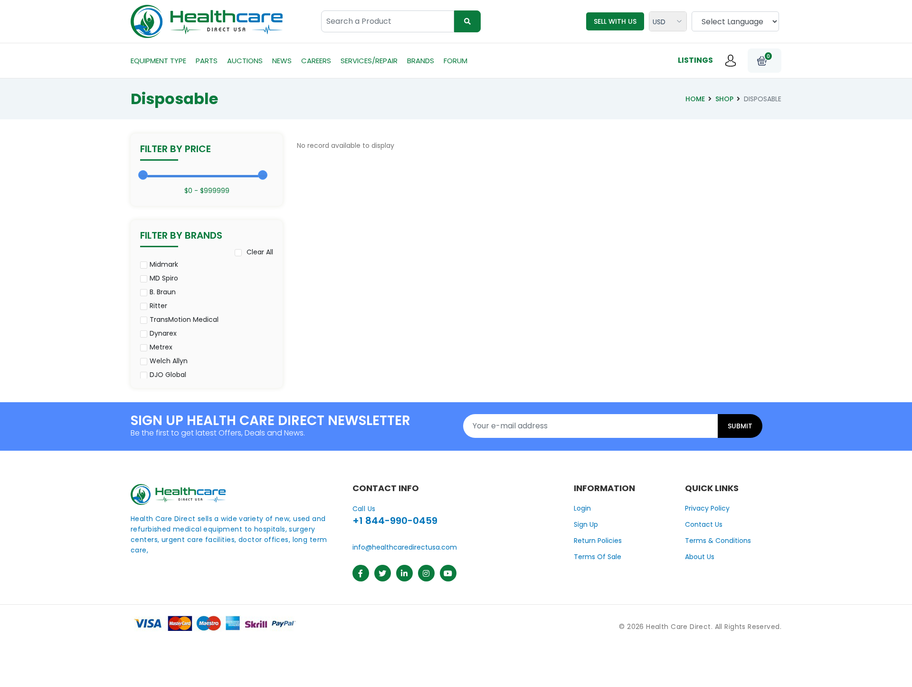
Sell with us (615, 21)
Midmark (164, 264)
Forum (455, 61)
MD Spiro (164, 278)
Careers (316, 61)
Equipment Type (158, 61)
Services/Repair (369, 61)
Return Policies (598, 540)
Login (582, 508)
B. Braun (163, 292)
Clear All (260, 252)
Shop (724, 99)
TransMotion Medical (184, 319)
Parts (207, 61)
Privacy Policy (707, 508)
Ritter (158, 305)
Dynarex (163, 333)
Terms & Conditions (718, 540)
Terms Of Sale (597, 556)
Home (695, 99)
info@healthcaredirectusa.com (404, 547)
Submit (740, 426)
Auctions (245, 61)
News (282, 61)
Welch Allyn (169, 361)
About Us (699, 556)
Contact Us (703, 524)
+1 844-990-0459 (394, 520)
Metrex (161, 347)
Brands (420, 61)
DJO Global (168, 374)
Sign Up (586, 524)
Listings (695, 60)
